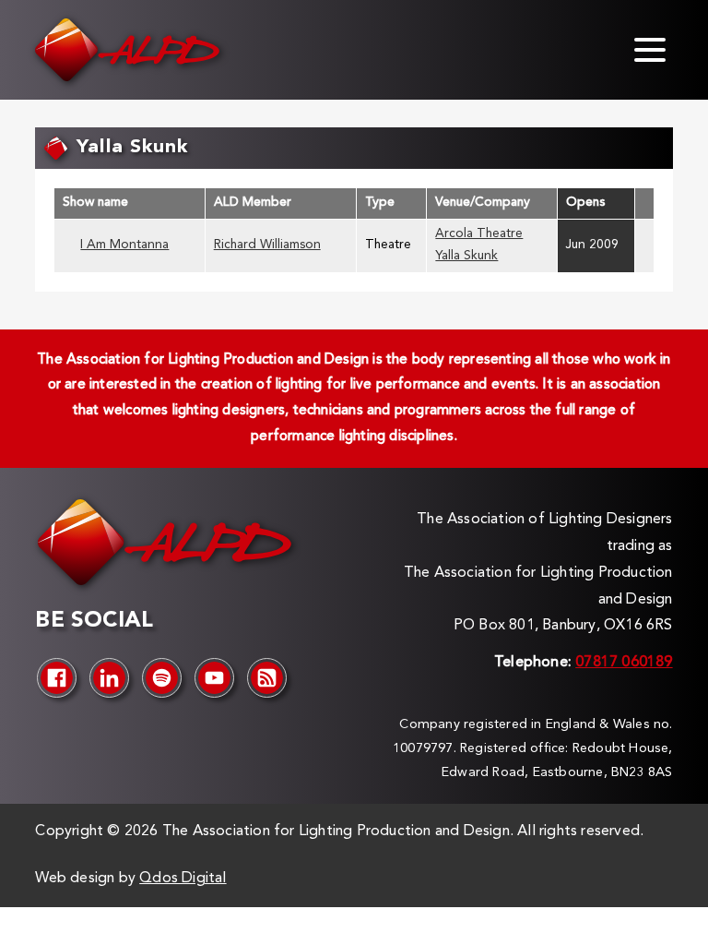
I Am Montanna (124, 245)
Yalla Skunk (466, 256)
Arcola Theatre (479, 234)
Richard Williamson (267, 245)
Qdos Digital (182, 878)
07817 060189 (623, 662)
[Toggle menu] (650, 49)
